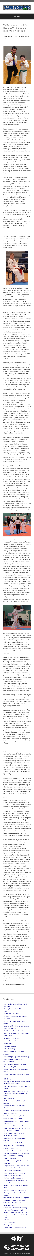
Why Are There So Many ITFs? (13, 1116)
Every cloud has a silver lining (13, 1146)
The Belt (6, 1220)
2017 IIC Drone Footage (11, 1038)
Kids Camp (7, 1079)
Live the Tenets (8, 1098)
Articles (6, 1054)
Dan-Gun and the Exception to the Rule (16, 1151)
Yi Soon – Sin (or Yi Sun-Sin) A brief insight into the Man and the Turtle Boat (15, 1215)
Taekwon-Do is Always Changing (14, 1227)
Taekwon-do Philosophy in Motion (15, 1126)
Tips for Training (9, 1049)
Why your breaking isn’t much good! (15, 1190)
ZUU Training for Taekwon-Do (13, 1031)
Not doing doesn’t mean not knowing (16, 1111)
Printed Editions (9, 1043)
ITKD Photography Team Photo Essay (16, 1057)
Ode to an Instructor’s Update (13, 1143)
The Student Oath (9, 1046)
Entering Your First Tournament (14, 1051)
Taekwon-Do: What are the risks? (14, 1064)
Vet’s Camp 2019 (9, 1205)
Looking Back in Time (10, 1041)
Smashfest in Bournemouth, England (16, 1198)
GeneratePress (25, 1253)
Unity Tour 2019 (9, 1222)
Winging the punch (9, 1113)
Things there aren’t (9, 1158)
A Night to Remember (10, 1148)
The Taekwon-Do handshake (13, 1178)
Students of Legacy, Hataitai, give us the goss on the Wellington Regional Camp (15, 1093)
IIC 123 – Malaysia (9, 1067)
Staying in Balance (9, 1225)
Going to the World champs (12, 1118)
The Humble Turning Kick (12, 1171)
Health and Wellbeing (10, 1014)
